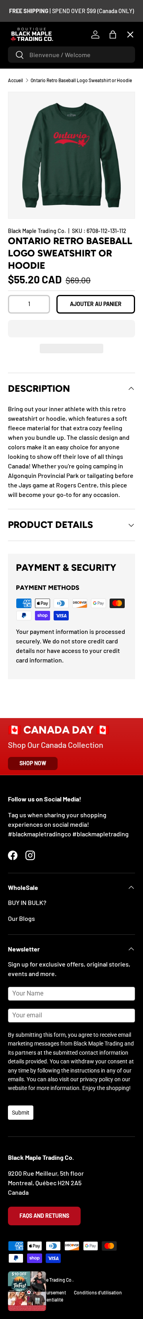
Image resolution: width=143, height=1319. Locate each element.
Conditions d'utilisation (98, 1292)
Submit (20, 1112)
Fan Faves (27, 83)
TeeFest (25, 54)
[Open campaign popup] (27, 1291)
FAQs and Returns (44, 1215)
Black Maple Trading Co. (48, 1279)
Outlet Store (31, 256)
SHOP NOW (32, 763)
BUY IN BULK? (27, 902)
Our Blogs (21, 918)
